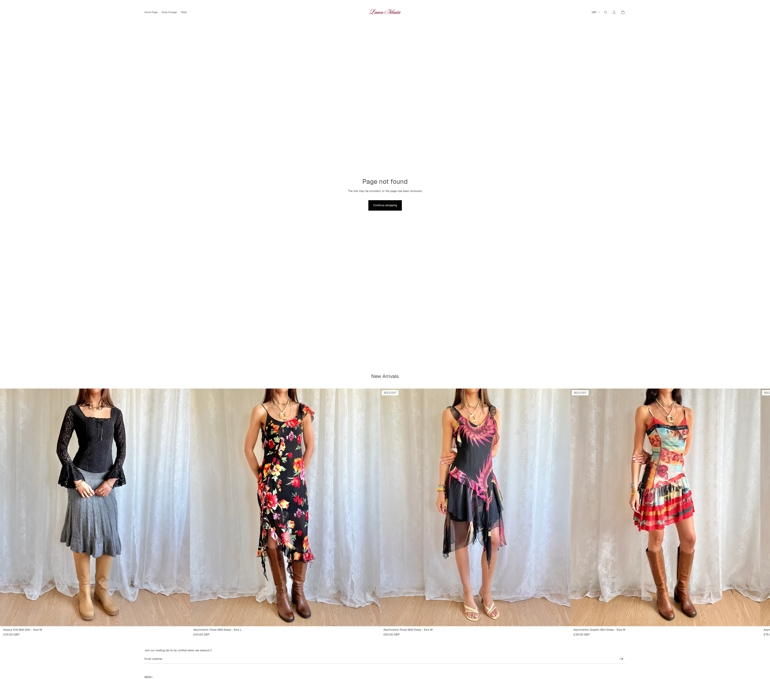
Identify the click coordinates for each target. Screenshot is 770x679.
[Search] (605, 12)
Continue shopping (385, 205)
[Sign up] (621, 659)
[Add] (183, 620)
